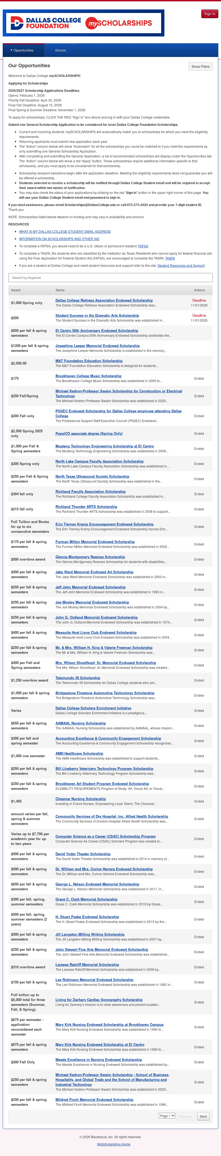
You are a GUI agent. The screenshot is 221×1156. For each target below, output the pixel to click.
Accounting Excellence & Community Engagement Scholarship (108, 738)
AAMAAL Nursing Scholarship (81, 723)
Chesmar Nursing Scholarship (81, 798)
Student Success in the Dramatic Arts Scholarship (97, 315)
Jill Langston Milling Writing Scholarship (90, 934)
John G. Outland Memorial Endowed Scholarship (97, 617)
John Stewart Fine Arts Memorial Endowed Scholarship (102, 949)
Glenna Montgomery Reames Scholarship (90, 556)
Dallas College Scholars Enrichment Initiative (93, 707)
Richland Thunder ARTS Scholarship (86, 506)
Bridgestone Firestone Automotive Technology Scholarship (105, 692)
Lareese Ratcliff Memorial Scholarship (87, 964)
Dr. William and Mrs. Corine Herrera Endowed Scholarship (104, 868)
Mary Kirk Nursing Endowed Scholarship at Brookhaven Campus (110, 1024)
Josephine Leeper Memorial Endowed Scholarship (98, 345)
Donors (60, 50)
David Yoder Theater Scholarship (83, 853)
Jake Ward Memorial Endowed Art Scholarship (94, 571)
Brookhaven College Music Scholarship (89, 375)
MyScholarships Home (113, 1144)
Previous (185, 1116)
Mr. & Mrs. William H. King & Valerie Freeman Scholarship (104, 647)
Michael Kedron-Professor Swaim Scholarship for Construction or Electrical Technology (119, 393)
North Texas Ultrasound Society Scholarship (92, 476)
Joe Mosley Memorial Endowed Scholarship (92, 602)
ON (59, 238)
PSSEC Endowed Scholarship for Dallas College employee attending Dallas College (119, 413)
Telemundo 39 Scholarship (78, 677)
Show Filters (201, 66)
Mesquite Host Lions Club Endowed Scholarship (96, 632)
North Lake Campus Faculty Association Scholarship (100, 461)
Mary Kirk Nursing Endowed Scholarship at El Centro (100, 1044)
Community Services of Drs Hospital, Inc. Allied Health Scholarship (112, 816)
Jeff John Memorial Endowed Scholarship (91, 586)
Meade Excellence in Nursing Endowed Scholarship (99, 1059)
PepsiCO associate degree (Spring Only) (89, 433)
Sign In (209, 13)
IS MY (65, 231)
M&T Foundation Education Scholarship (89, 360)
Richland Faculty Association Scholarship (91, 491)
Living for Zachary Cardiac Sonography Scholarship (99, 999)
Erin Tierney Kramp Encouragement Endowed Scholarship (105, 524)
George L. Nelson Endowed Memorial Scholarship (97, 884)
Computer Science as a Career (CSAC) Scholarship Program (106, 836)
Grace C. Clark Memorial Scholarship (87, 899)
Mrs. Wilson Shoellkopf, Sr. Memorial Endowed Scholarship (106, 662)
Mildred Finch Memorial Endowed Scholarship (94, 1099)
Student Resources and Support (181, 265)
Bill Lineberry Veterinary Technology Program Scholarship (104, 768)
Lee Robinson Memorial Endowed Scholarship (94, 979)
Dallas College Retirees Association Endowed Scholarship (104, 300)
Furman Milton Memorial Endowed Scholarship (95, 541)
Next (203, 1116)
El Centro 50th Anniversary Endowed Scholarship (97, 330)
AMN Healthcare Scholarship (79, 753)
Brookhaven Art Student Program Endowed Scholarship (102, 783)
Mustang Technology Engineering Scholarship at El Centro (105, 446)
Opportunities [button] (23, 50)
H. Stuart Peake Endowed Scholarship (87, 916)
